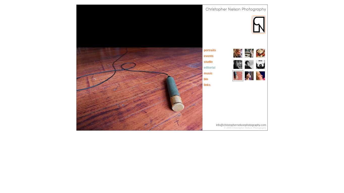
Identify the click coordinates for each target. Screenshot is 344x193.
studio (208, 62)
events (209, 56)
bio (206, 79)
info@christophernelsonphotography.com (241, 124)
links (207, 85)
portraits (210, 50)
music (208, 73)
